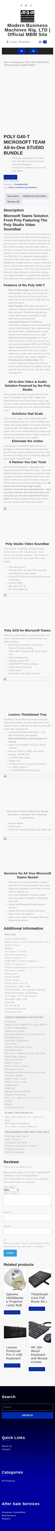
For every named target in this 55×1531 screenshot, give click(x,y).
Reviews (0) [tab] (13, 201)
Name (8, 1212)
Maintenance (9, 1515)
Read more (12, 1312)
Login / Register (19, 42)
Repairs (6, 1518)
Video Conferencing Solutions (22, 187)
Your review (11, 1193)
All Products (8, 1481)
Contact (6, 1449)
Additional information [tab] (35, 196)
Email (7, 1226)
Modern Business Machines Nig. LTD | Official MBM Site (27, 30)
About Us (7, 1446)
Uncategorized (17, 62)
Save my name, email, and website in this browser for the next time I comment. (27, 1245)
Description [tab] (13, 196)
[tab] (22, 51)
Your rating (10, 1186)
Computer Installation (14, 1512)
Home (6, 62)
